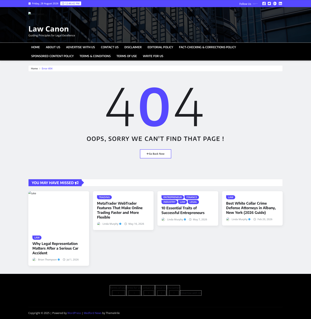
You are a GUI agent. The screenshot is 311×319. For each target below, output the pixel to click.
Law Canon (48, 29)
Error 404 (47, 68)
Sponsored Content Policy (52, 56)
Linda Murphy (110, 223)
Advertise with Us (80, 47)
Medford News (93, 313)
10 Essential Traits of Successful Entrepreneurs (183, 210)
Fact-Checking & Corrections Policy (207, 47)
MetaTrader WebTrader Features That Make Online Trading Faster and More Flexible (120, 210)
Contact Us (110, 47)
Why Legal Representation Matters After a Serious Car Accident (55, 248)
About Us (53, 47)
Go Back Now (156, 153)
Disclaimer (133, 47)
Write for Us (153, 56)
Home (35, 47)
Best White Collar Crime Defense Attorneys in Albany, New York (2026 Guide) (251, 208)
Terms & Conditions (95, 56)
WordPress (74, 313)
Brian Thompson (47, 259)
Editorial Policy (160, 47)
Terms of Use (126, 56)
